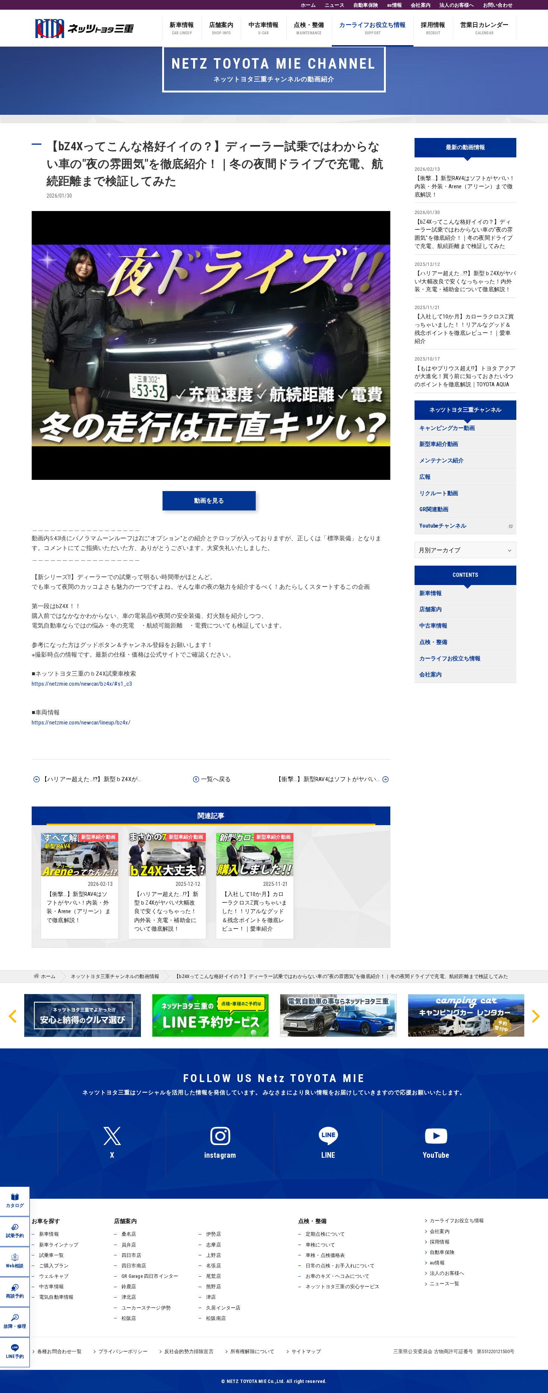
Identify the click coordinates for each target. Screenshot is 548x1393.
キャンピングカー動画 (447, 428)
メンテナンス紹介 (441, 460)
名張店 (213, 1265)
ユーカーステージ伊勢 (146, 1308)
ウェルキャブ (54, 1276)
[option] (210, 1015)
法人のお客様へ (457, 5)
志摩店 (213, 1245)
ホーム (308, 5)
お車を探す (46, 1221)
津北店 (129, 1297)
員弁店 (129, 1245)
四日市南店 (134, 1265)
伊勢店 (213, 1234)
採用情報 (433, 28)
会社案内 (421, 5)
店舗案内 (221, 28)
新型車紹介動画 (438, 444)
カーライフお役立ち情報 (372, 28)
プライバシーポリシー (123, 1351)
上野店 (213, 1255)
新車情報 (182, 28)
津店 (211, 1297)
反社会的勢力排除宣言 (189, 1351)
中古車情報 (264, 28)
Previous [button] (13, 1016)
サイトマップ (306, 1351)
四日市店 (131, 1255)
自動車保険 (365, 5)
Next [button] (535, 1016)
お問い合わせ (498, 5)
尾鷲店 (213, 1276)
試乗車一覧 (51, 1255)
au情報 (394, 5)
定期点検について (325, 1234)
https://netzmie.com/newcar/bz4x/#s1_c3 (82, 683)
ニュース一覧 (444, 1283)
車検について (320, 1245)
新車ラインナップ (59, 1245)
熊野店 (213, 1286)
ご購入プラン (54, 1265)
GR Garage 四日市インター (150, 1276)
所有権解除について (252, 1351)
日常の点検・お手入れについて (340, 1265)
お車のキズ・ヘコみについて (338, 1276)
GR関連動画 (433, 509)
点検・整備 (309, 28)
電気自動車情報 (56, 1297)
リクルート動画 (438, 493)
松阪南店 (216, 1318)
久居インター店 (223, 1308)
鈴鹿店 (129, 1286)
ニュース (334, 5)
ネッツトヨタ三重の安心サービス (342, 1286)
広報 (425, 477)
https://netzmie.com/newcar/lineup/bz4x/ (81, 722)
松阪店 (129, 1318)
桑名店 (129, 1234)
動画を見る (209, 500)
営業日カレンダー (484, 28)
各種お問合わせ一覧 (59, 1351)
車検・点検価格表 (325, 1255)
